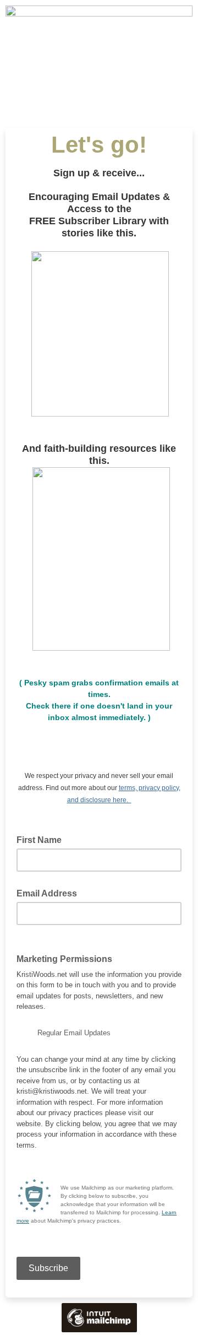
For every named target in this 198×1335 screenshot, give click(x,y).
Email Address (50, 893)
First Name (39, 840)
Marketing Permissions (67, 958)
